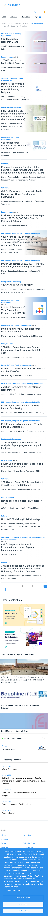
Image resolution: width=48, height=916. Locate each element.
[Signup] (44, 12)
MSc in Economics (9, 769)
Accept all (23, 911)
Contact (4, 839)
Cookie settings (23, 897)
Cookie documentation (12, 890)
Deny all (23, 904)
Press (3, 843)
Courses (13, 17)
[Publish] (40, 12)
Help (25, 839)
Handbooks (28, 847)
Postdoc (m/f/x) (8, 813)
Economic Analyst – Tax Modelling (16, 804)
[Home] (14, 5)
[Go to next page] (45, 586)
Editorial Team (29, 843)
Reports (4, 847)
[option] (24, 748)
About (3, 835)
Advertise (27, 835)
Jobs (4, 17)
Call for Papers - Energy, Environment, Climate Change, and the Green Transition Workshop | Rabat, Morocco (24, 781)
